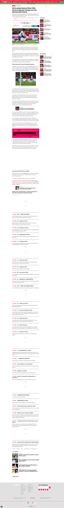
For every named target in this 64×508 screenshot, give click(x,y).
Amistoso (14, 448)
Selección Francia (33, 448)
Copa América (20, 180)
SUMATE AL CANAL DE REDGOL (31, 3)
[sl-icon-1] (41, 489)
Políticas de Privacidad (20, 497)
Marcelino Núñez (35, 91)
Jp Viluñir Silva (15, 25)
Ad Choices (24, 497)
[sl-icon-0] (39, 489)
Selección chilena (26, 448)
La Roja (22, 448)
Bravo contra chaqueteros (17, 0)
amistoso (14, 175)
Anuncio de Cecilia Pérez (23, 0)
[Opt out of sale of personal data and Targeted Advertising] (1, 507)
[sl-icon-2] (43, 489)
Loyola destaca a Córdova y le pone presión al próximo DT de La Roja (25, 20)
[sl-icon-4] (47, 489)
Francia (18, 49)
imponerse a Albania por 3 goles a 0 (25, 181)
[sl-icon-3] (45, 489)
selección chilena (16, 47)
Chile (18, 174)
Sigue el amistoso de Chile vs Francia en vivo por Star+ (24, 178)
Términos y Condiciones (15, 497)
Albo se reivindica (6, 0)
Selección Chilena (19, 5)
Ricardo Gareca (15, 183)
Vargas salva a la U (11, 0)
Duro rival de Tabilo (29, 0)
